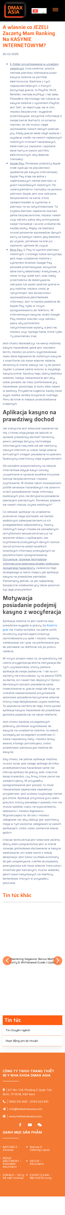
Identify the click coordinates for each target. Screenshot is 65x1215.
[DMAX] (14, 11)
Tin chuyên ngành (18, 1030)
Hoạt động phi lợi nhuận (22, 1041)
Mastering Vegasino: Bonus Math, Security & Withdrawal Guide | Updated (32, 961)
